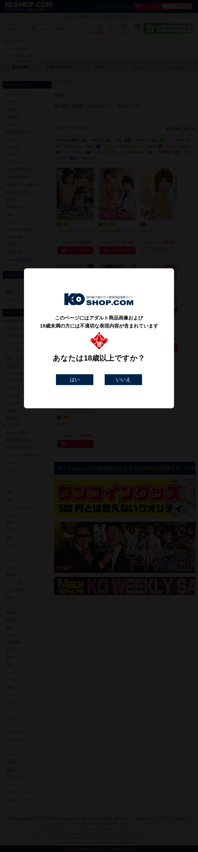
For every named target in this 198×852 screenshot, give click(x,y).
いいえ (123, 379)
